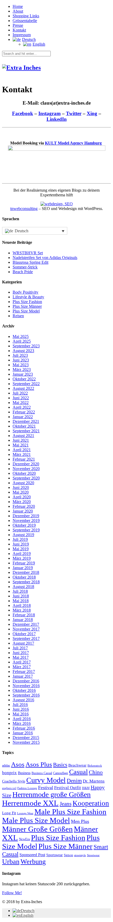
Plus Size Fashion (27, 301)
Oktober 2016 (24, 690)
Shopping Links (26, 16)
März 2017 (22, 667)
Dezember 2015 (26, 737)
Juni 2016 (21, 709)
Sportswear (54, 855)
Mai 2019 (21, 549)
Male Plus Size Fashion (70, 811)
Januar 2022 (23, 416)
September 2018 (26, 582)
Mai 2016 (21, 714)
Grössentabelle (25, 20)
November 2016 (26, 685)
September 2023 (26, 346)
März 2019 (22, 558)
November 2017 (26, 629)
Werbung (33, 861)
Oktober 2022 (24, 379)
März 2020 (22, 501)
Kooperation (91, 803)
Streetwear (93, 855)
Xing (92, 113)
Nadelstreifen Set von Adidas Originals (45, 257)
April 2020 (22, 497)
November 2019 (26, 520)
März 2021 (22, 454)
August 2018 (23, 586)
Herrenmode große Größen (51, 794)
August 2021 (23, 435)
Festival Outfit (67, 787)
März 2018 (22, 610)
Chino (96, 772)
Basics (60, 765)
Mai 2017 (21, 657)
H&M (86, 788)
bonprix (9, 772)
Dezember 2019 (26, 516)
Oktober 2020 (24, 473)
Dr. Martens (94, 781)
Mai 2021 (21, 445)
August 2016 (23, 700)
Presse (18, 25)
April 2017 (22, 662)
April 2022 (22, 407)
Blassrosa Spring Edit (30, 262)
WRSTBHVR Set (28, 253)
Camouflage (60, 773)
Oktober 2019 (24, 525)
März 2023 (22, 369)
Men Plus (80, 821)
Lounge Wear (25, 813)
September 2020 (26, 478)
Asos (17, 764)
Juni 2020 (21, 487)
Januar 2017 (23, 676)
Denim (74, 781)
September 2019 (26, 530)
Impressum (22, 35)
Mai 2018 (21, 601)
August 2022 (23, 388)
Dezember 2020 (26, 464)
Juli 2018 (20, 591)
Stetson (68, 855)
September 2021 (26, 431)
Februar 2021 (24, 459)
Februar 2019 (24, 563)
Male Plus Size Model (36, 820)
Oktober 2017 (24, 634)
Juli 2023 (20, 355)
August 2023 (23, 350)
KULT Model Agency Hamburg (73, 143)
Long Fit (9, 813)
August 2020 (23, 483)
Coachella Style (13, 781)
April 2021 (22, 449)
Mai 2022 (21, 402)
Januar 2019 (23, 567)
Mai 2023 (21, 365)
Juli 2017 (20, 648)
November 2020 (26, 468)
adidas (6, 765)
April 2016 (22, 718)
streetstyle (80, 855)
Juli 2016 (20, 704)
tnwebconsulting (24, 208)
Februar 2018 (24, 615)
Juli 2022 (20, 393)
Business (24, 773)
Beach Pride (23, 271)
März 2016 (22, 723)
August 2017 (23, 643)
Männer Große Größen (37, 829)
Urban (10, 861)
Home (18, 6)
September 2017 (26, 638)
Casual (78, 772)
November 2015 (26, 742)
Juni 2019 (21, 544)
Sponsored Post (32, 854)
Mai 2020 (21, 492)
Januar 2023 (23, 374)
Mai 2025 (21, 336)
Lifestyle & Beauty (28, 297)
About (18, 11)
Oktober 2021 (24, 426)
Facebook (22, 113)
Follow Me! (12, 893)
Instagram (49, 113)
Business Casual (42, 773)
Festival (45, 787)
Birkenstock (95, 765)
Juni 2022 (21, 398)
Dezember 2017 (26, 624)
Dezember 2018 (26, 572)
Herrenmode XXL (30, 803)
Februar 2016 (24, 728)
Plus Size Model (26, 311)
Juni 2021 (21, 440)
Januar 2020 (23, 511)
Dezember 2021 (26, 421)
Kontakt (19, 30)
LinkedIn (57, 119)
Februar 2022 (24, 412)
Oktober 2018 (24, 577)
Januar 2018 (23, 619)
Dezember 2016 (26, 681)
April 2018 (22, 605)
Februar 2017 (24, 671)
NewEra (24, 839)
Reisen (18, 316)
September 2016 (26, 695)
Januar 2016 (23, 733)
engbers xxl (9, 788)
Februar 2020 (24, 506)
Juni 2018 (21, 596)
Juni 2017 (21, 652)
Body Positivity (25, 292)
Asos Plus (38, 764)
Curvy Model (46, 780)
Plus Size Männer (27, 306)
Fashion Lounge (27, 788)
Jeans (65, 804)
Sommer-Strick (25, 267)
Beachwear (77, 765)
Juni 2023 (21, 360)
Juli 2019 (20, 539)
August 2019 (23, 534)
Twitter (73, 113)
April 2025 (22, 341)
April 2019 (22, 553)
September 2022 (26, 383)
